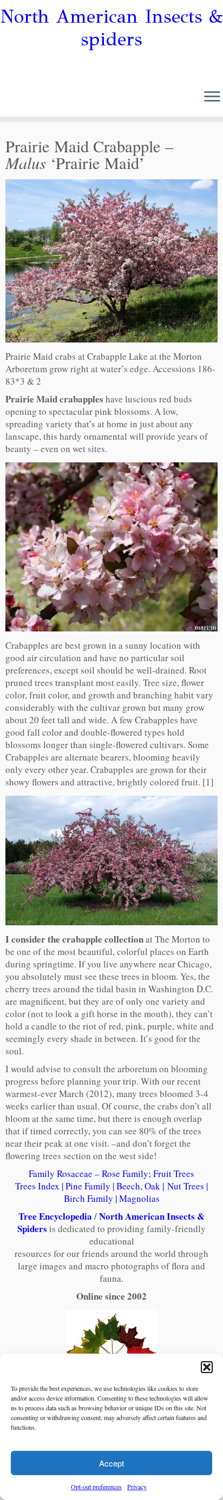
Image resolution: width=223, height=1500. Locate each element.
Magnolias (139, 1198)
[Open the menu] (212, 97)
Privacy (137, 1486)
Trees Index (37, 1186)
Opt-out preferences (96, 1486)
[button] (206, 1367)
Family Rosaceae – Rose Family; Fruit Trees (111, 1173)
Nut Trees (185, 1186)
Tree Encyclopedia (55, 1216)
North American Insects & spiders (112, 28)
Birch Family (88, 1198)
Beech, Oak (138, 1186)
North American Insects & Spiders (111, 1222)
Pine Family (87, 1186)
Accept (111, 1463)
